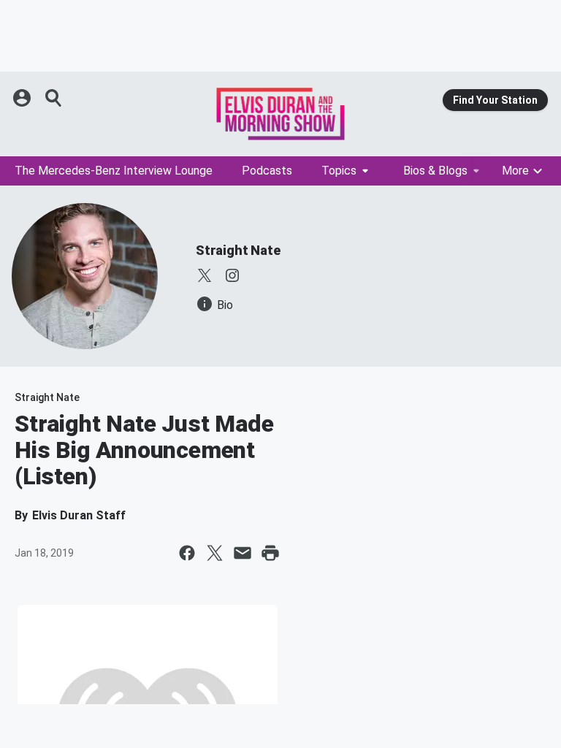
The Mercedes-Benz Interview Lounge (114, 171)
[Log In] (23, 98)
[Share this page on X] (215, 553)
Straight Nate (238, 250)
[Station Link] (280, 114)
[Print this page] (270, 553)
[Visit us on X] (204, 275)
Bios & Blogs (435, 171)
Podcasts (267, 171)
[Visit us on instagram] (232, 275)
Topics (338, 171)
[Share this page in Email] (242, 553)
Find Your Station (495, 100)
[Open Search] (54, 98)
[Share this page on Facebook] (187, 553)
